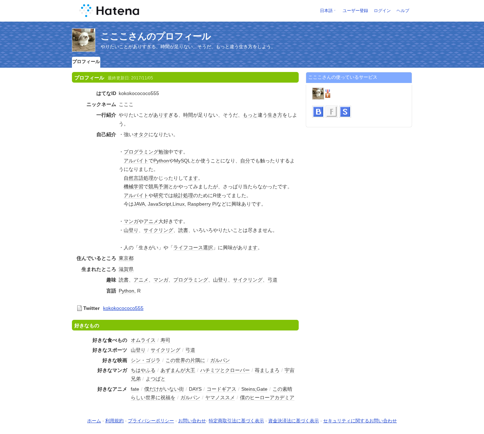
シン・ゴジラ (146, 360)
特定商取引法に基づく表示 (236, 420)
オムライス (143, 340)
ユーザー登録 (355, 10)
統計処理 (183, 195)
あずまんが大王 (178, 370)
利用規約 (114, 420)
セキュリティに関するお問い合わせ (360, 420)
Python (161, 160)
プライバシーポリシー (151, 420)
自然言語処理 (138, 178)
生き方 (275, 115)
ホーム (94, 420)
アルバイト (136, 160)
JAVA (139, 204)
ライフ (180, 247)
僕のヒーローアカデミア (267, 397)
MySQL (182, 160)
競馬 (153, 186)
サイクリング (158, 230)
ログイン (382, 10)
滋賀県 (126, 269)
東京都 (126, 258)
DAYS (195, 389)
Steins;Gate (254, 389)
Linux (179, 204)
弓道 (272, 280)
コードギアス (221, 389)
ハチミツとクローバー (225, 370)
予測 (163, 186)
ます (193, 178)
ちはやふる (143, 370)
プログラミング (141, 152)
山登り (131, 230)
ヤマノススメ (220, 397)
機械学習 (133, 186)
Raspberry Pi (201, 204)
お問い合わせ (192, 420)
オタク (141, 134)
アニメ (150, 221)
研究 (158, 195)
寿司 (165, 340)
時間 (188, 115)
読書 (183, 230)
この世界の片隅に (185, 360)
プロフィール (86, 61)
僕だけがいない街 (164, 389)
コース (195, 247)
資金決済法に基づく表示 (293, 420)
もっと (250, 115)
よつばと (155, 379)
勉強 (163, 152)
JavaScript (159, 204)
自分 (245, 160)
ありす (160, 115)
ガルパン (220, 360)
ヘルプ (402, 10)
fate (135, 389)
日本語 (326, 10)
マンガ (131, 221)
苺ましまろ (267, 370)
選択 (208, 247)
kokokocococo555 (123, 308)
